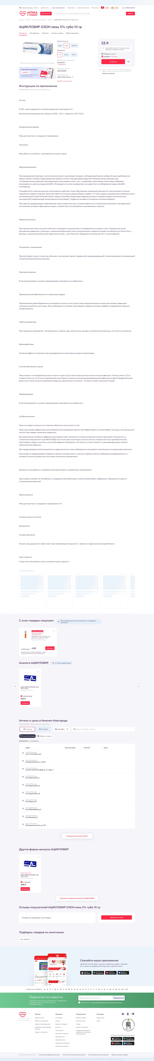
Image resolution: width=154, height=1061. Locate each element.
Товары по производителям (42, 1024)
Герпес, (23, 873)
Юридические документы (62, 1043)
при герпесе (25, 939)
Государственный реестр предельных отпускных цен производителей (83, 1032)
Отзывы (78, 1024)
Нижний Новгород (27, 8)
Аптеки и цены (57, 33)
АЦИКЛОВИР (61, 71)
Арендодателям (59, 1036)
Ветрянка (28, 873)
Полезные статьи (81, 1021)
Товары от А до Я (39, 1018)
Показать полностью (108, 73)
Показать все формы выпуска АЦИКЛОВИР (77, 898)
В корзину (113, 62)
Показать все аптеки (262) (77, 836)
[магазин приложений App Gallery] (111, 973)
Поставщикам (59, 1030)
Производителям (60, 1040)
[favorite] (23, 753)
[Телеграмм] (133, 1014)
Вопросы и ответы (81, 1018)
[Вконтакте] (123, 1014)
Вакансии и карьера (61, 1024)
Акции (98, 1021)
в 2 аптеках (26, 882)
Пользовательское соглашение (98, 1055)
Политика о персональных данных (74, 1055)
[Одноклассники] (128, 1014)
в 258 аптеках (25, 649)
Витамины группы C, (38, 633)
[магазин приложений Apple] (86, 973)
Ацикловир (61, 62)
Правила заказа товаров (119, 1055)
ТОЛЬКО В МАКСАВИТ (37, 631)
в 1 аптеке (113, 56)
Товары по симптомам (41, 1032)
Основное (23, 33)
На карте (45, 729)
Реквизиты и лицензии (61, 1033)
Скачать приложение (82, 1027)
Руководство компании (62, 1046)
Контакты (58, 1027)
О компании (58, 1018)
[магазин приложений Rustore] (123, 973)
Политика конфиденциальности (49, 1055)
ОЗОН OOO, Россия (64, 77)
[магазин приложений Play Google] (98, 973)
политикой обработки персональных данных (106, 1002)
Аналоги (45, 33)
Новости (57, 1021)
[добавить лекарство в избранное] (128, 61)
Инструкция (34, 33)
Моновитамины (36, 634)
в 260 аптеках (27, 696)
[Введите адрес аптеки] (103, 729)
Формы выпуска (72, 33)
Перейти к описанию (64, 81)
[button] (37, 73)
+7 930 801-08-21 (129, 8)
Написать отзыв (116, 917)
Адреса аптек (100, 1018)
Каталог (47, 13)
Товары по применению (41, 1021)
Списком (29, 729)
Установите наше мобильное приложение (123, 1035)
